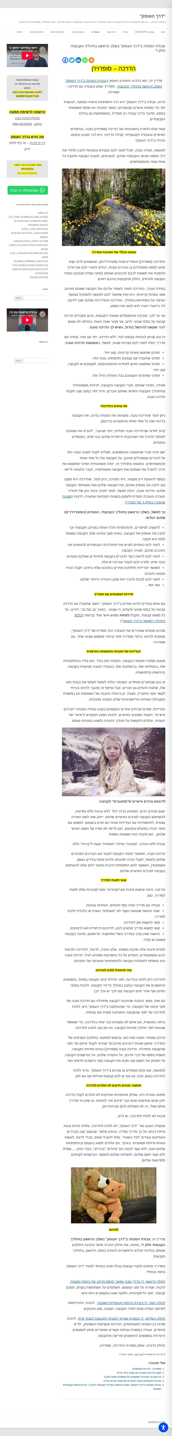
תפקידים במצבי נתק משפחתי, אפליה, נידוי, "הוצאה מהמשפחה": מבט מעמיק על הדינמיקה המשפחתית (28, 220)
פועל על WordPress (156, 1422)
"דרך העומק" (152, 16)
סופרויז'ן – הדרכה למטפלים (146, 1368)
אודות (125, 32)
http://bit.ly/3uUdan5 (27, 173)
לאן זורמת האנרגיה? (39, 277)
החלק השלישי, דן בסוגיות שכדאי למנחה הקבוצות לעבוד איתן (121, 1318)
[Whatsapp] (85, 60)
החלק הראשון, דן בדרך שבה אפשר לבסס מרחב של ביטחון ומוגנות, (117, 1281)
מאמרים (95, 32)
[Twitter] (72, 60)
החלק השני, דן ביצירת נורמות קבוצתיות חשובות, (131, 1303)
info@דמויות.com (27, 118)
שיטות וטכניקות (77, 32)
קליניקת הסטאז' (36, 32)
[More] (91, 60)
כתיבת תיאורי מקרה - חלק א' (34, 228)
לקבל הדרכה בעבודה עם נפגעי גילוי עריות (139, 1372)
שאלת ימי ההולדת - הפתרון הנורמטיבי (30, 241)
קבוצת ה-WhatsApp (144, 32)
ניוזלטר (19, 32)
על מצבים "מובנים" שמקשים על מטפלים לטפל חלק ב (132, 1376)
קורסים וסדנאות (57, 32)
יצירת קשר (111, 32)
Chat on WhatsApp (24, 190)
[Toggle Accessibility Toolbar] (163, 1427)
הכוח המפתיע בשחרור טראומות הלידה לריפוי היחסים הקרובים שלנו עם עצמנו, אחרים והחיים (30, 269)
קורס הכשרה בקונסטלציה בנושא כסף (31, 261)
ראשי (163, 32)
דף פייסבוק (37, 143)
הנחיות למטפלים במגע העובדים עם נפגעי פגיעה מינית (132, 1380)
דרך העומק (43, 212)
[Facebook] (65, 60)
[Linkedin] (78, 60)
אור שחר (138, 1354)
